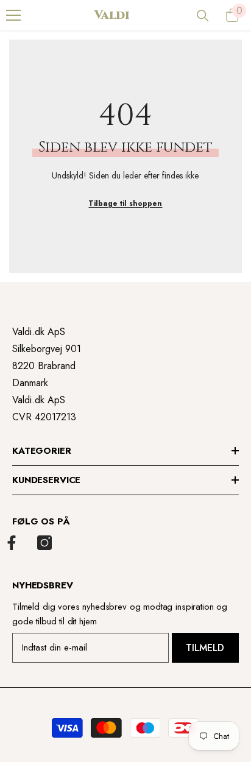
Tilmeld (205, 648)
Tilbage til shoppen (125, 203)
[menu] (13, 15)
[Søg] (203, 16)
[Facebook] (11, 542)
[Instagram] (44, 542)
